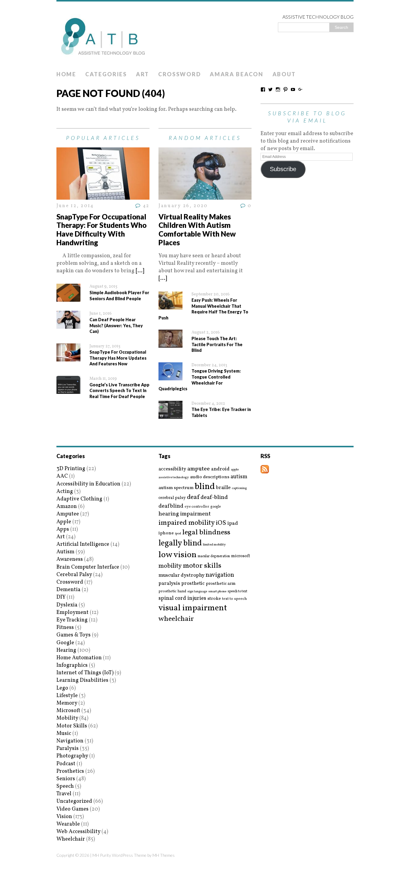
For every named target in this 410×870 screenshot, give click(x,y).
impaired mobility (186, 523)
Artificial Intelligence (82, 544)
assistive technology (173, 477)
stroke (214, 599)
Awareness (69, 559)
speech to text (237, 591)
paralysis (169, 583)
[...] (140, 271)
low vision (177, 555)
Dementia (68, 590)
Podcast (65, 764)
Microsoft (68, 710)
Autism (65, 552)
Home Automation (79, 658)
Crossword (179, 74)
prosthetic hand (172, 591)
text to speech (234, 599)
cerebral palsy (172, 498)
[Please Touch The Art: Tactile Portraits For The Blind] (170, 344)
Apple (63, 522)
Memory (66, 703)
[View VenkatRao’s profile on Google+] (300, 89)
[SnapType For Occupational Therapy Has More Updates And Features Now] (68, 357)
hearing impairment (184, 514)
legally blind (180, 543)
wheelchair (176, 619)
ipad (232, 523)
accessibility (172, 469)
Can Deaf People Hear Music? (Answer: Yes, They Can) (116, 325)
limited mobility (214, 544)
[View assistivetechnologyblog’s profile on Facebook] (263, 89)
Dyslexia (66, 605)
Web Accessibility (78, 831)
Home (66, 74)
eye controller (197, 506)
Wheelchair (70, 839)
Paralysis (67, 748)
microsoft (240, 556)
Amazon (66, 506)
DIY (60, 597)
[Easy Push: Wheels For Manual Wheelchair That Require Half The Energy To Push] (170, 305)
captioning (239, 488)
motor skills (202, 566)
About (284, 74)
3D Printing (70, 469)
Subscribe (283, 169)
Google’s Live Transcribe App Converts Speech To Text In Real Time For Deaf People (119, 390)
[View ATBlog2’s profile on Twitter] (270, 89)
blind (205, 487)
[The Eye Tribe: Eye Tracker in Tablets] (170, 415)
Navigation (69, 741)
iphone (166, 533)
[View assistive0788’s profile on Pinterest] (285, 89)
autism (239, 477)
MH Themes (163, 855)
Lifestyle (67, 695)
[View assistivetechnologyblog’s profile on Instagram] (278, 89)
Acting (64, 491)
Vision (64, 816)
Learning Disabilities (82, 680)
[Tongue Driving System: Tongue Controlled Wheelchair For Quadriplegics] (170, 376)
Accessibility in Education (88, 484)
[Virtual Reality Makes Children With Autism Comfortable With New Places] (205, 196)
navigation (220, 575)
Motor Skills (71, 726)
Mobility (67, 718)
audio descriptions (209, 477)
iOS (221, 523)
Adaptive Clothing (79, 499)
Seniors (65, 779)
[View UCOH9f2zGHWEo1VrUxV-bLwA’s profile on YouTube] (293, 89)
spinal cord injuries (182, 598)
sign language (197, 592)
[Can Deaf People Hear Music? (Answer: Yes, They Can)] (68, 325)
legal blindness (206, 533)
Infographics (72, 665)
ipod (178, 534)
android (220, 469)
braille (223, 487)
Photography (72, 756)
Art (142, 74)
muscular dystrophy (181, 575)
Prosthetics (70, 771)
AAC (62, 476)
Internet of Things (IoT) (84, 673)
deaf (193, 497)
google (215, 506)
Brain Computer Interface (87, 567)
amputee (198, 469)
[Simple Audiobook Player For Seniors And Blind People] (68, 298)
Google (65, 643)
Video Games (72, 809)
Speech (65, 786)
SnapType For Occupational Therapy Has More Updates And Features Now (117, 357)
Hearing (66, 650)
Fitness (65, 627)
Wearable (68, 824)
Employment (72, 612)
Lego (62, 688)
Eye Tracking (72, 620)
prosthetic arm (221, 584)
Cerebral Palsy (74, 574)
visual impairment (192, 608)
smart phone (217, 591)
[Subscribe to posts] (265, 469)
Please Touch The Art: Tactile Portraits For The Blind (217, 344)
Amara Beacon (236, 74)
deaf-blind (214, 498)
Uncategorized (74, 801)
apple (235, 469)
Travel (63, 794)
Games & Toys (73, 635)
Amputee (67, 514)
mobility (170, 566)
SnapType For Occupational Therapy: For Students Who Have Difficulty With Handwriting (101, 229)
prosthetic (193, 583)
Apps (62, 529)
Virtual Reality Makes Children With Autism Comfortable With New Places (197, 229)
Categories (106, 74)
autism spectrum (176, 488)
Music (63, 733)
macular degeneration (214, 556)
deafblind (170, 506)
